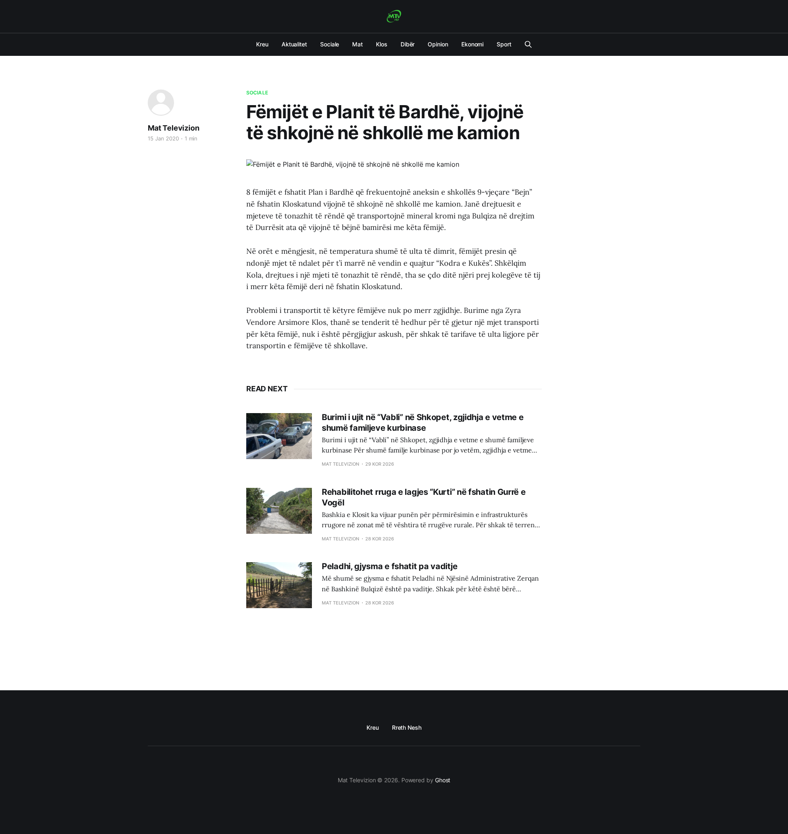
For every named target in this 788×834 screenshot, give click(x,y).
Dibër (408, 44)
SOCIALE (257, 93)
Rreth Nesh (406, 727)
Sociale (329, 44)
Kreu (262, 44)
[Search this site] (528, 44)
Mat (357, 44)
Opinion (438, 44)
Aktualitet (294, 44)
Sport (504, 44)
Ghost (443, 780)
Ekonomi (472, 44)
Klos (381, 44)
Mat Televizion (173, 128)
